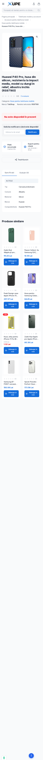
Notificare (32, 132)
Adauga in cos (12, 262)
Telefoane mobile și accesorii (29, 17)
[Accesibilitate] (31, 755)
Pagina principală (8, 17)
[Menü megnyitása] (3, 4)
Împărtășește (23, 160)
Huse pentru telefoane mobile (13, 23)
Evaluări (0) (24, 173)
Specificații (9, 173)
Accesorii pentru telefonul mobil (17, 20)
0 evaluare (25, 96)
